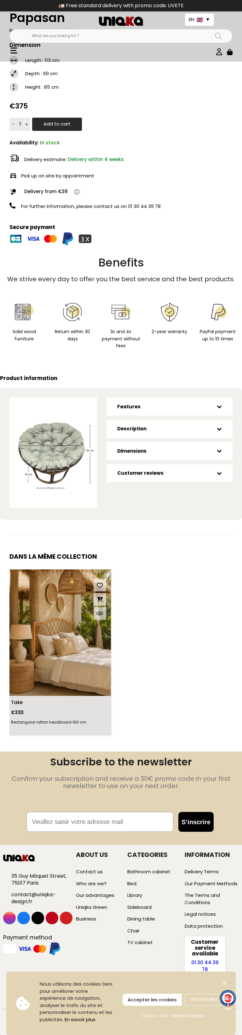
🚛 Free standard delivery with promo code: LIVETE (121, 5)
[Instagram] (9, 918)
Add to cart (57, 123)
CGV (163, 1015)
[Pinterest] (52, 918)
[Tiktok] (38, 918)
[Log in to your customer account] (219, 50)
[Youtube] (66, 918)
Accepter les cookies (152, 999)
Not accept (204, 999)
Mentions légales (189, 1015)
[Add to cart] (100, 599)
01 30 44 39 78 (144, 206)
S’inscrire (196, 822)
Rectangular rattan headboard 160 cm (48, 722)
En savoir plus (80, 1019)
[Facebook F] (23, 918)
